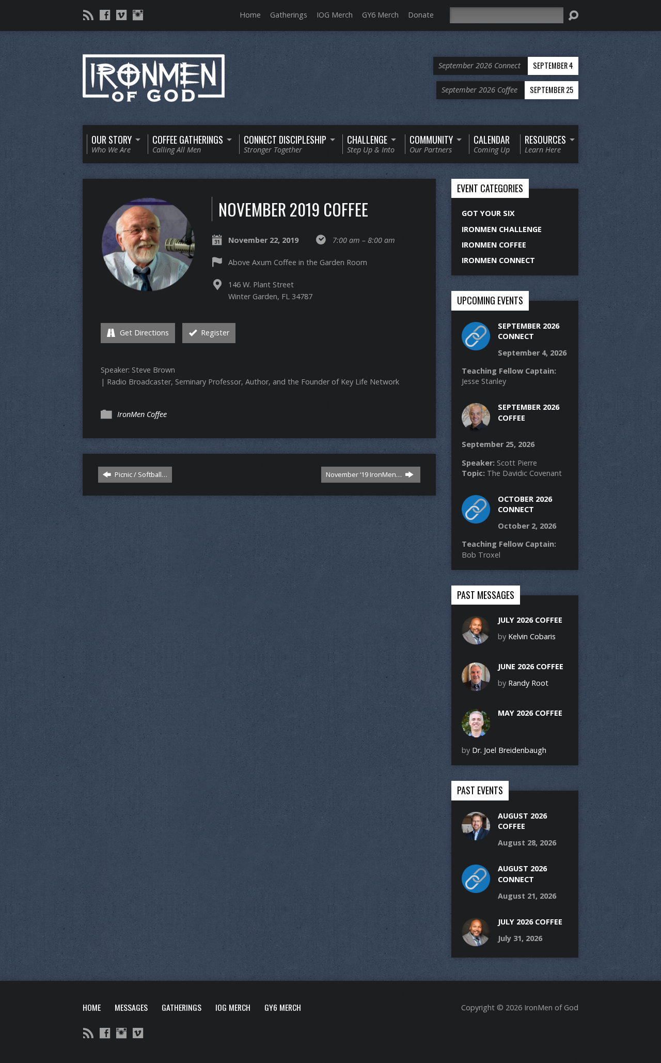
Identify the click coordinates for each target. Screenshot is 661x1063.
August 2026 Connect (522, 874)
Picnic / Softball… (140, 474)
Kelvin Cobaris (532, 636)
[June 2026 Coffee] (476, 685)
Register (214, 332)
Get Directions (143, 332)
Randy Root (528, 683)
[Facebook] (105, 15)
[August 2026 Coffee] (476, 835)
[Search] (573, 15)
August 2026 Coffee (522, 821)
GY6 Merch (380, 15)
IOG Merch (335, 15)
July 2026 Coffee (530, 620)
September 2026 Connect (528, 331)
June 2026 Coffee (530, 666)
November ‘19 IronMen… (364, 474)
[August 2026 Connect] (476, 887)
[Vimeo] (121, 15)
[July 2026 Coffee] (476, 639)
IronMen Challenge (502, 229)
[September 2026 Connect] (476, 344)
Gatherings (288, 15)
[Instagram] (138, 15)
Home (250, 15)
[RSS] (88, 15)
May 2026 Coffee (530, 713)
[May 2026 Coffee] (476, 732)
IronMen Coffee (142, 414)
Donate (421, 15)
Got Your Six (488, 213)
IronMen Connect (498, 260)
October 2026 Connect (525, 504)
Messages (131, 1007)
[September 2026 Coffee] (476, 426)
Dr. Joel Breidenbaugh (509, 750)
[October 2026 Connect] (476, 518)
